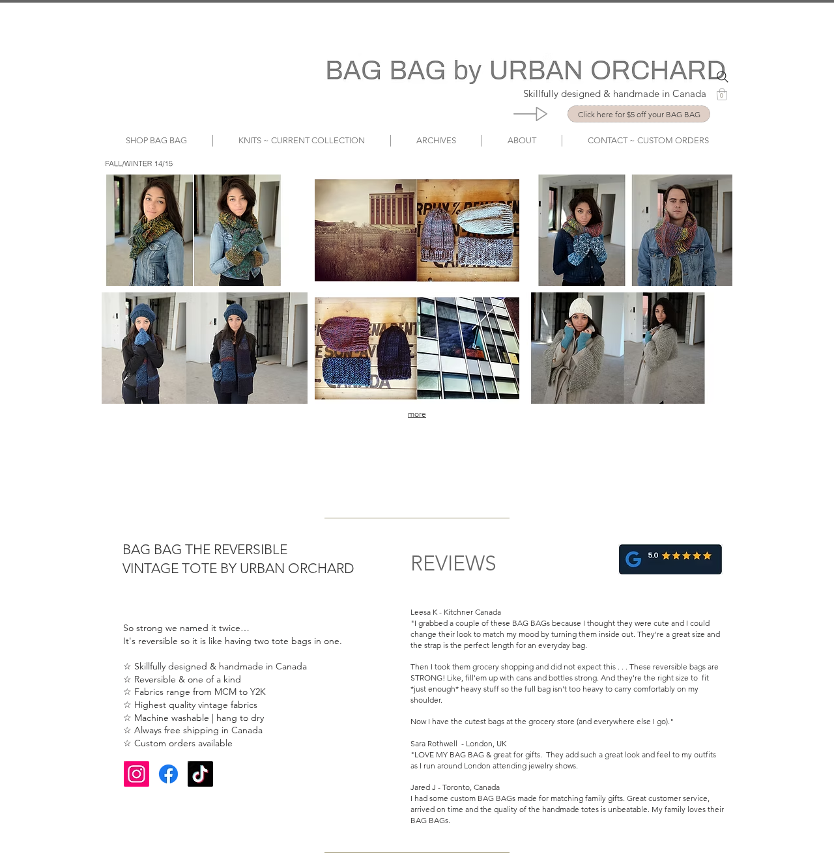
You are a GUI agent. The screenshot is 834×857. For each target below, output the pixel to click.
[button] (722, 94)
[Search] (722, 77)
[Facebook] (168, 774)
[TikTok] (200, 774)
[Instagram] (136, 774)
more (417, 414)
